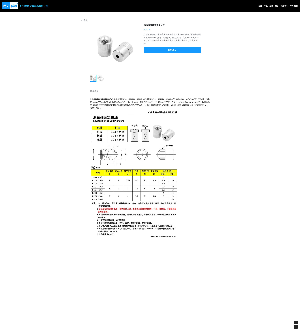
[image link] (10, 6)
